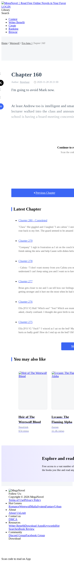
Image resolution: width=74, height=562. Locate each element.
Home (4, 43)
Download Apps (34, 525)
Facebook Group (35, 535)
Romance (14, 506)
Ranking (13, 28)
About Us (14, 512)
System (41, 506)
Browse (13, 32)
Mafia (34, 506)
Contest (13, 19)
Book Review (26, 528)
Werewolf (15, 43)
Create (12, 25)
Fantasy (49, 506)
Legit (23, 512)
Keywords (49, 525)
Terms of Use (16, 500)
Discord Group (17, 535)
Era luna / (27, 43)
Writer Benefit (17, 22)
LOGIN (6, 6)
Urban (57, 506)
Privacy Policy (32, 500)
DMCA (13, 519)
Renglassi (24, 82)
